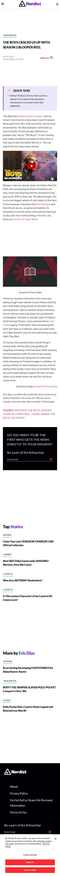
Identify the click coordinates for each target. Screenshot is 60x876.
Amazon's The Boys (27, 410)
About (14, 786)
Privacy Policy (18, 793)
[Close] (55, 839)
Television (9, 35)
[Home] (15, 774)
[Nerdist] (30, 4)
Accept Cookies (30, 870)
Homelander (43, 204)
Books (7, 535)
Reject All (30, 862)
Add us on (44, 58)
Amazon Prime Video (45, 386)
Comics (7, 573)
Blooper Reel (21, 414)
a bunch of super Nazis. (25, 219)
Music (7, 700)
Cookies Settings (30, 855)
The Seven (17, 418)
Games (7, 554)
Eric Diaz (10, 56)
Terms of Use (18, 812)
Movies (7, 661)
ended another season (30, 116)
